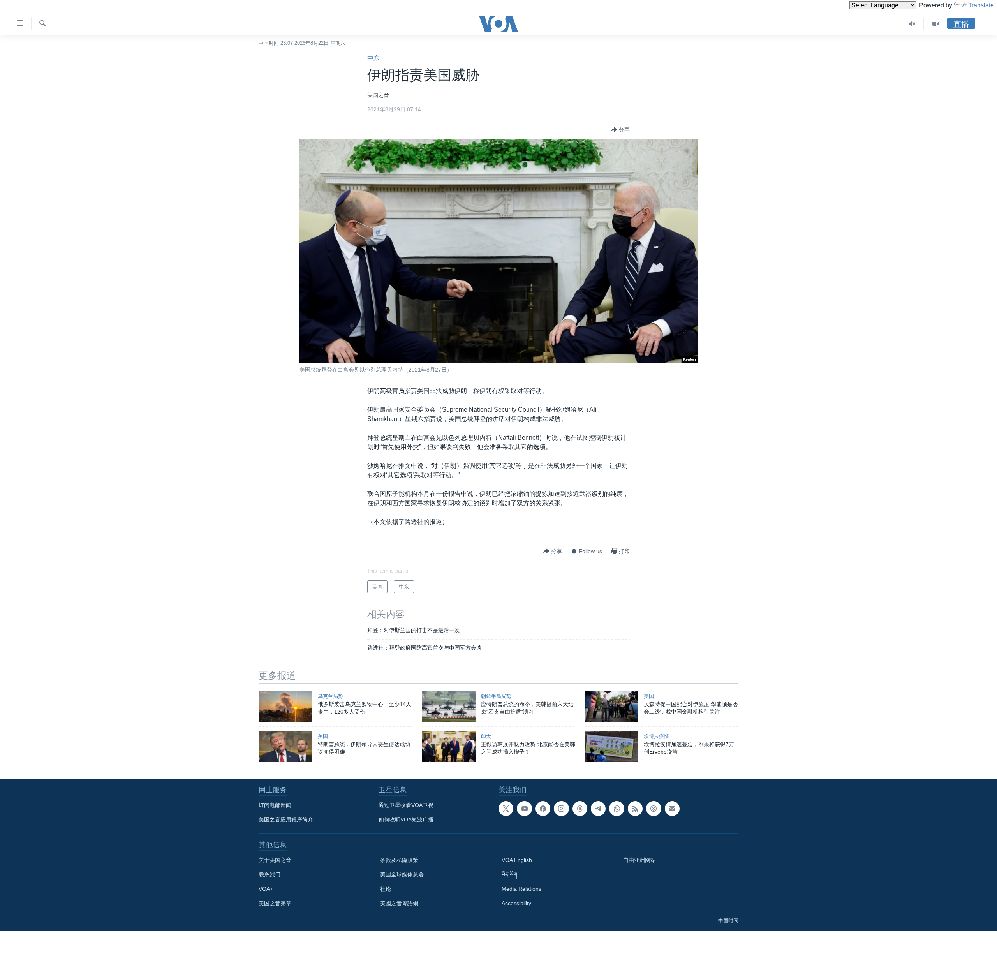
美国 (649, 696)
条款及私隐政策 (399, 860)
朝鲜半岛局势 (496, 696)
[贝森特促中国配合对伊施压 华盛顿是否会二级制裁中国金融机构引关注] (611, 706)
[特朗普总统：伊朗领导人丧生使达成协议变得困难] (285, 746)
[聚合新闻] (635, 808)
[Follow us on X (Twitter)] (505, 808)
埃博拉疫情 (656, 736)
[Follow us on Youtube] (524, 808)
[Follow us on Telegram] (598, 808)
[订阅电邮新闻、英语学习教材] (672, 808)
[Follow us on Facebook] (542, 808)
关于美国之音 (275, 860)
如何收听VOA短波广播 (406, 819)
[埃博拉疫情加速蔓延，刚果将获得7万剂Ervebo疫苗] (611, 746)
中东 (373, 58)
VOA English (517, 860)
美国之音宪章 (275, 903)
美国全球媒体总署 (402, 874)
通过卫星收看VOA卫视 (406, 805)
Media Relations (521, 889)
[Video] (935, 24)
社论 (385, 889)
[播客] (653, 808)
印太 (486, 736)
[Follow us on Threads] (579, 808)
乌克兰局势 (330, 696)
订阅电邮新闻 (275, 805)
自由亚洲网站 (639, 860)
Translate (981, 5)
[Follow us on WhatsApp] (616, 808)
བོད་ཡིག (509, 874)
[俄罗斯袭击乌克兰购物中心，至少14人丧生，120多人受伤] (285, 706)
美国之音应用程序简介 (286, 819)
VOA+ (266, 889)
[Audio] (912, 24)
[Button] (620, 129)
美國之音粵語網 (399, 903)
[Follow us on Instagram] (561, 808)
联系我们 (269, 874)
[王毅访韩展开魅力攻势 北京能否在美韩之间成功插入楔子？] (449, 746)
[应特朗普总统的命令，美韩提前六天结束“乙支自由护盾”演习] (449, 706)
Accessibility (516, 903)
